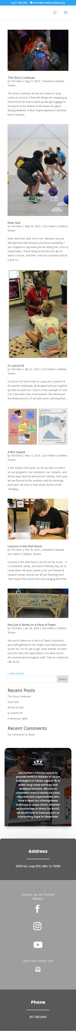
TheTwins (16, 81)
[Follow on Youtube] (38, 945)
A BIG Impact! (16, 452)
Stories (12, 85)
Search (62, 679)
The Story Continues (21, 78)
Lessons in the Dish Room (25, 546)
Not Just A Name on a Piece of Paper (32, 625)
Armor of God (16, 707)
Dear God (14, 223)
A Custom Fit (16, 366)
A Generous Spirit (17, 718)
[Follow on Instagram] (37, 926)
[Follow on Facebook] (37, 909)
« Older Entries (16, 673)
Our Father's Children (55, 226)
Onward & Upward (53, 81)
